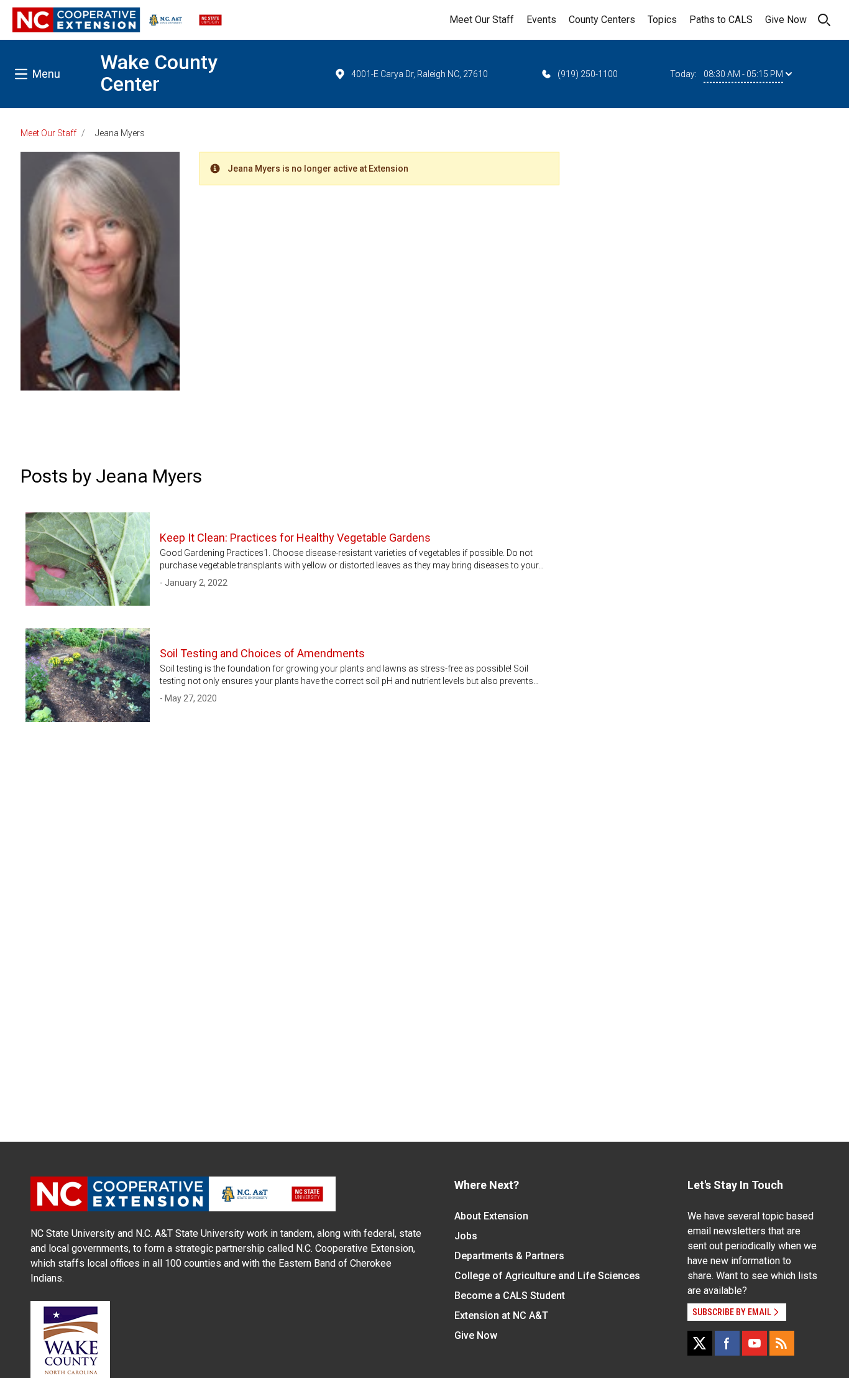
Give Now (786, 19)
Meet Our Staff (481, 19)
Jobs (465, 1236)
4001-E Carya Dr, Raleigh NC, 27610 (419, 74)
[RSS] (781, 1343)
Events (541, 19)
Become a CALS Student (509, 1296)
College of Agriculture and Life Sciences (547, 1276)
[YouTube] (754, 1343)
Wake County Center (159, 73)
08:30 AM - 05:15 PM (743, 74)
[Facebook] (727, 1343)
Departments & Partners (509, 1256)
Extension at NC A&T (501, 1315)
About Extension (491, 1216)
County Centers (602, 19)
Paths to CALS (721, 19)
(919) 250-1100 (588, 74)
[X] (699, 1343)
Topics (662, 19)
